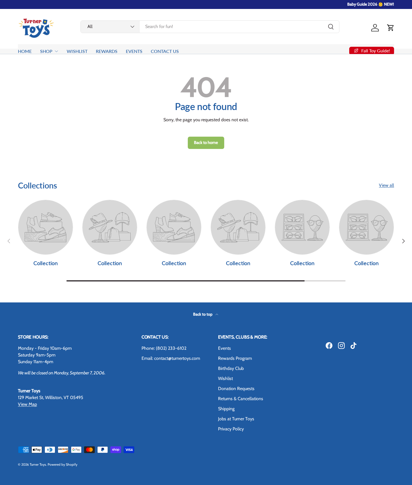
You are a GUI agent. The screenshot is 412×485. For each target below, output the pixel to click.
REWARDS (106, 51)
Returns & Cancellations (240, 398)
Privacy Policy (231, 429)
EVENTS (134, 51)
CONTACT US (165, 51)
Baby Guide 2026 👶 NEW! (370, 4)
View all (386, 185)
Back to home (206, 142)
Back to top (203, 314)
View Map (27, 404)
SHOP (46, 51)
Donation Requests (236, 388)
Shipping (226, 408)
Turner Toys (38, 464)
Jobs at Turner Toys (236, 418)
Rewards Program (235, 358)
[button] (391, 28)
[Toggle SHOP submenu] (56, 51)
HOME (25, 51)
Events (224, 348)
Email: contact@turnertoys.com (171, 358)
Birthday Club (231, 368)
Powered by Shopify (62, 464)
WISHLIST (77, 51)
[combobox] (210, 26)
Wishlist (225, 378)
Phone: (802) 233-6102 (164, 348)
